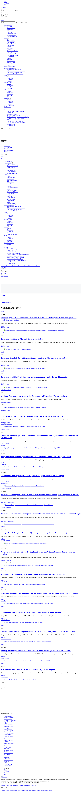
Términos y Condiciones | (7, 785)
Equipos (6, 745)
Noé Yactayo (4, 464)
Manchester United (8, 753)
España (2, 311)
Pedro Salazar (4, 483)
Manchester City (8, 754)
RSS (5, 774)
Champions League (9, 740)
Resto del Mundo (5, 429)
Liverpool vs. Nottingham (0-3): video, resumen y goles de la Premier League (32, 476)
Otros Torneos (7, 738)
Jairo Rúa (3, 445)
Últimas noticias (8, 25)
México (2, 20)
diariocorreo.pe (38, 790)
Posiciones (9, 81)
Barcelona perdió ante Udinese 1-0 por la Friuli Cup (22, 339)
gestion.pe (20, 790)
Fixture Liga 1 (10, 112)
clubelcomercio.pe (12, 790)
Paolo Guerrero (8, 764)
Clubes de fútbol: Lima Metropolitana (16, 122)
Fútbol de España (8, 730)
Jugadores (6, 757)
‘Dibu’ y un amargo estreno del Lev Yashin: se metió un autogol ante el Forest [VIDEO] (36, 650)
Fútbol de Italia (7, 734)
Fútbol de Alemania (9, 733)
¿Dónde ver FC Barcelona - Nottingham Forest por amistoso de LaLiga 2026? (32, 416)
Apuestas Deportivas (9, 68)
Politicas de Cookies (35, 266)
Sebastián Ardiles (5, 327)
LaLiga (6, 75)
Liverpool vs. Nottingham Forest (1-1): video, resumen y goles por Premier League (34, 533)
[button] (41, 270)
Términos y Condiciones (12, 266)
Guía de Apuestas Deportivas (14, 72)
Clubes (5, 38)
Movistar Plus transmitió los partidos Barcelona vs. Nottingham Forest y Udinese (34, 396)
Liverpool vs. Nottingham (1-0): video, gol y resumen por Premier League (31, 612)
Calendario (10, 79)
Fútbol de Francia (8, 736)
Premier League (8, 82)
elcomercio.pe (4, 790)
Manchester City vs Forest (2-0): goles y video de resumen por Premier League (33, 574)
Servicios (6, 109)
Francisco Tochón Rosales (7, 502)
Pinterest (6, 772)
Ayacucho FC (10, 46)
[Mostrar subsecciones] (8, 38)
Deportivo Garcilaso (12, 53)
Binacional (9, 48)
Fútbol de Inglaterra (9, 731)
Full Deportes (7, 107)
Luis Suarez (7, 763)
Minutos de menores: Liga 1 (14, 115)
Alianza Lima (10, 42)
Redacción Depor (5, 581)
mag (51, 790)
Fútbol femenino (11, 31)
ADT (8, 39)
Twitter (5, 770)
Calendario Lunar (11, 125)
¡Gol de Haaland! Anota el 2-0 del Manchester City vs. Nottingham (28, 669)
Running (6, 151)
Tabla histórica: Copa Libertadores (15, 120)
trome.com (31, 790)
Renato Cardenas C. (6, 658)
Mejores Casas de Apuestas (14, 69)
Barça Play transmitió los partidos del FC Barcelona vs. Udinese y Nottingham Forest (36, 457)
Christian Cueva (8, 765)
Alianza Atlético (11, 41)
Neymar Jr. (6, 761)
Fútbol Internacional (12, 97)
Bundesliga (7, 98)
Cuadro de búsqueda (20, 22)
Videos (5, 2)
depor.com (3, 266)
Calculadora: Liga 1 (12, 114)
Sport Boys (10, 59)
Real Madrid (7, 748)
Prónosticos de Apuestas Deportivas (16, 71)
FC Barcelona (7, 747)
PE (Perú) (3, 273)
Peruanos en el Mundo (12, 29)
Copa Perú (9, 32)
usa (5, 108)
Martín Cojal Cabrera (6, 639)
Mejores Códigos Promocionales (15, 74)
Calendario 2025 (11, 124)
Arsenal (6, 751)
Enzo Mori (3, 601)
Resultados (10, 78)
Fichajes (6, 5)
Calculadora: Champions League (15, 118)
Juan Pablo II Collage (12, 55)
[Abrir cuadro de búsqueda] (1, 9)
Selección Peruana (11, 33)
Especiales (6, 3)
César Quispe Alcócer (6, 424)
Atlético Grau (10, 45)
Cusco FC (9, 52)
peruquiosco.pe (46, 790)
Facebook (6, 771)
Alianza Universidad (12, 43)
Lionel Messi (7, 758)
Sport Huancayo (11, 61)
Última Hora (7, 146)
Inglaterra (3, 526)
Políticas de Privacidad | (20, 785)
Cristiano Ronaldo (8, 760)
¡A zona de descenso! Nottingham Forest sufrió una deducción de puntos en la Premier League (39, 593)
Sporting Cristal (11, 62)
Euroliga (6, 741)
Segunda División (8, 722)
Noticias (9, 76)
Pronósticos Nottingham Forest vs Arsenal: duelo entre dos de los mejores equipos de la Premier (40, 495)
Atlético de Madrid (8, 750)
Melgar (9, 58)
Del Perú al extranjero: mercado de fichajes (18, 117)
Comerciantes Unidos (12, 51)
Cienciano (9, 49)
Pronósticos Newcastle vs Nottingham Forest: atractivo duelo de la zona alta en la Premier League (41, 514)
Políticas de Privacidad (24, 266)
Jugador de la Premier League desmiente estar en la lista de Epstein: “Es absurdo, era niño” (38, 631)
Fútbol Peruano (8, 26)
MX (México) (4, 276)
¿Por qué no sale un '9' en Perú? (15, 121)
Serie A (6, 89)
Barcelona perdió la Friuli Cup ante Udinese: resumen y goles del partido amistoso (34, 377)
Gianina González (5, 540)
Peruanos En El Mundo (10, 720)
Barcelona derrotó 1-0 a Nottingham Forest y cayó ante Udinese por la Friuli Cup (34, 358)
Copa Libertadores (11, 35)
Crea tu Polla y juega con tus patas (15, 111)
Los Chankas (10, 56)
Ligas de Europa (8, 729)
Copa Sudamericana (12, 36)
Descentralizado (11, 28)
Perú (2, 18)
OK (17, 10)
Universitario (10, 64)
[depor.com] (4, 143)
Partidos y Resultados (9, 66)
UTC (8, 65)
